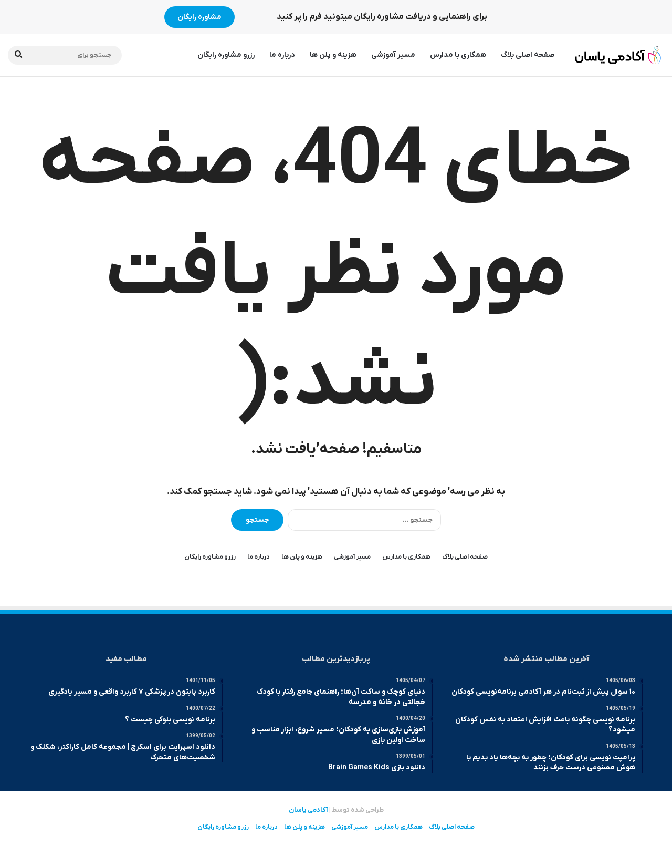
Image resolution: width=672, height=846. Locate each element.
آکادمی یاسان (308, 810)
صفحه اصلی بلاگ (527, 55)
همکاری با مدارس (458, 55)
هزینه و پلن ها (333, 55)
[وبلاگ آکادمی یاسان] (618, 55)
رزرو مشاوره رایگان (226, 55)
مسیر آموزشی (393, 55)
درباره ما (282, 55)
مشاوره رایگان (199, 17)
